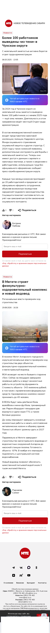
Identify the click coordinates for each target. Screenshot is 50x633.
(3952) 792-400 (29, 600)
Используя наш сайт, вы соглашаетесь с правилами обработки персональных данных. (19, 616)
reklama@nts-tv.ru (25, 602)
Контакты (42, 583)
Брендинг (31, 583)
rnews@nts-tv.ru (25, 597)
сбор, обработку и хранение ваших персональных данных (24, 264)
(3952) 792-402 (29, 595)
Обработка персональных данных (25, 589)
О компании (8, 583)
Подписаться (25, 253)
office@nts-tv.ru (31, 593)
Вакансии (20, 583)
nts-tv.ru (6, 606)
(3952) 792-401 (19, 593)
